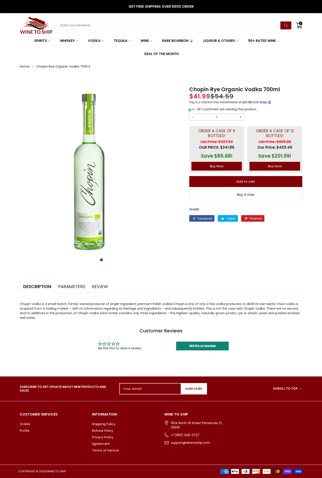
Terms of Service (105, 450)
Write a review (202, 345)
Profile (25, 430)
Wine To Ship (56, 471)
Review (100, 287)
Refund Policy (102, 430)
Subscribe (193, 389)
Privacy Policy (102, 437)
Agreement (101, 444)
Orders (25, 424)
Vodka (94, 40)
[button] (101, 260)
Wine (145, 40)
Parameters (71, 287)
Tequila (120, 40)
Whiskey (67, 40)
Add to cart (245, 181)
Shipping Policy (103, 424)
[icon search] (285, 25)
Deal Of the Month (161, 54)
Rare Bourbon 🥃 (177, 40)
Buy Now (216, 166)
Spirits (40, 40)
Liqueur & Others (219, 40)
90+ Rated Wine (262, 40)
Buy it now (245, 194)
